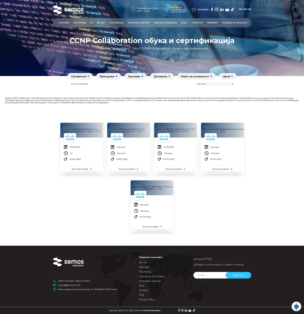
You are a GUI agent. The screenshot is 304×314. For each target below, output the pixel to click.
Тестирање (116, 23)
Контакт (143, 290)
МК (245, 9)
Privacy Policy (147, 299)
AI (91, 23)
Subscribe (238, 275)
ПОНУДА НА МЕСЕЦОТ (235, 23)
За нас (101, 23)
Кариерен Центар (150, 281)
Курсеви (64, 23)
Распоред (80, 23)
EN (240, 9)
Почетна (103, 48)
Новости (197, 23)
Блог (184, 23)
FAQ (141, 294)
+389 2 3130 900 (178, 10)
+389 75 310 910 (177, 12)
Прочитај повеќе (79, 169)
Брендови (121, 48)
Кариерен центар (139, 23)
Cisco (136, 48)
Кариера (212, 23)
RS (250, 9)
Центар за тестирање (152, 276)
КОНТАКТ (203, 9)
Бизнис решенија (165, 23)
